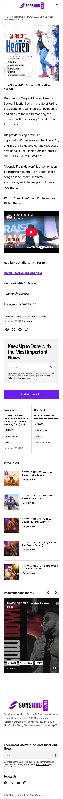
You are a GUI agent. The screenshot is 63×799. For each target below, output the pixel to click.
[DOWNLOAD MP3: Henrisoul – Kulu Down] (31, 635)
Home (7, 17)
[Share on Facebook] (7, 329)
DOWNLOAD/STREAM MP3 (23, 273)
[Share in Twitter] (13, 329)
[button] (5, 6)
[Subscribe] (51, 367)
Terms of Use (24, 378)
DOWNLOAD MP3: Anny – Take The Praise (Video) (39, 544)
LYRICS (8, 442)
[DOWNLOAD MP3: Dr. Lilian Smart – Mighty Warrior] (11, 525)
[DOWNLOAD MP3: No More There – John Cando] (11, 478)
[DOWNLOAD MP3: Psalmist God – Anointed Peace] (11, 572)
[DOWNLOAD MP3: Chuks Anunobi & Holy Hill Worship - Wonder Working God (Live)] (18, 429)
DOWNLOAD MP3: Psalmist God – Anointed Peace (40, 567)
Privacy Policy (42, 764)
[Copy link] (26, 329)
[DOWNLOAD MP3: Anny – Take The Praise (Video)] (11, 548)
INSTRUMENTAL (39, 317)
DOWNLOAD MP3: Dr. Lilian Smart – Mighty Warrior (37, 520)
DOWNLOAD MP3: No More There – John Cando (37, 473)
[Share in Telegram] (20, 329)
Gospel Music (18, 17)
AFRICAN (9, 317)
